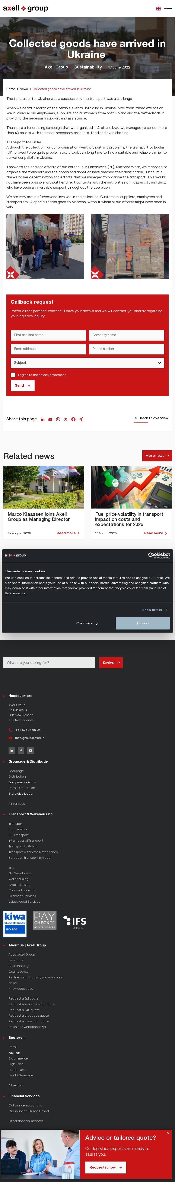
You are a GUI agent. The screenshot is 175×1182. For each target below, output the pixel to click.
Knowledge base (21, 989)
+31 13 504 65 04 (28, 730)
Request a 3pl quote (23, 998)
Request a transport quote (29, 1021)
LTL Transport (19, 835)
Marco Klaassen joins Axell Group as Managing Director (43, 502)
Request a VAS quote (24, 1010)
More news (155, 455)
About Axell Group (22, 954)
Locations (16, 960)
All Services (17, 804)
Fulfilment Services (22, 896)
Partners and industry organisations (36, 977)
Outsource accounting (25, 1105)
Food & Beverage (21, 1075)
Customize (84, 623)
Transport (16, 824)
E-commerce (18, 1058)
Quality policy (18, 971)
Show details (152, 609)
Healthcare (17, 1070)
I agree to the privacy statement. (42, 375)
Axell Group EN (25, 8)
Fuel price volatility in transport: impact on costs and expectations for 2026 (131, 502)
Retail (13, 1047)
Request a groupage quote (29, 1015)
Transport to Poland (23, 846)
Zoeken (108, 662)
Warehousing (18, 879)
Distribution (17, 776)
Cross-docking (19, 885)
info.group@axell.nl (30, 738)
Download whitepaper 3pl (27, 1027)
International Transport (26, 840)
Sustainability (19, 966)
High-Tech (16, 1064)
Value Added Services (24, 901)
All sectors (16, 1085)
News (13, 983)
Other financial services (26, 1121)
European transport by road (29, 858)
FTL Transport (19, 829)
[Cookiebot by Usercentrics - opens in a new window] (151, 555)
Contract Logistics (22, 890)
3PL (11, 868)
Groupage (16, 771)
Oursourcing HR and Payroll (29, 1111)
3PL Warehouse (20, 873)
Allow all (142, 623)
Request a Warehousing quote (32, 1004)
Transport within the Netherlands (33, 852)
